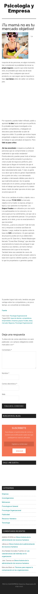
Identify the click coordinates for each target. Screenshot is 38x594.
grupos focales (23, 321)
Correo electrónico (9, 384)
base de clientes (16, 318)
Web (3, 394)
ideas (31, 321)
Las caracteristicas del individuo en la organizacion (15, 553)
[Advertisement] (19, 102)
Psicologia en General (10, 506)
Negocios (12, 323)
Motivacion (6, 502)
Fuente (4, 310)
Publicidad (6, 515)
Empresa (15, 321)
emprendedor (6, 321)
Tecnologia (6, 523)
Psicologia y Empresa (19, 8)
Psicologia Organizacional (18, 316)
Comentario (7, 350)
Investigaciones (8, 498)
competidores (26, 318)
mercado (5, 323)
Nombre (5, 373)
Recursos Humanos (9, 519)
